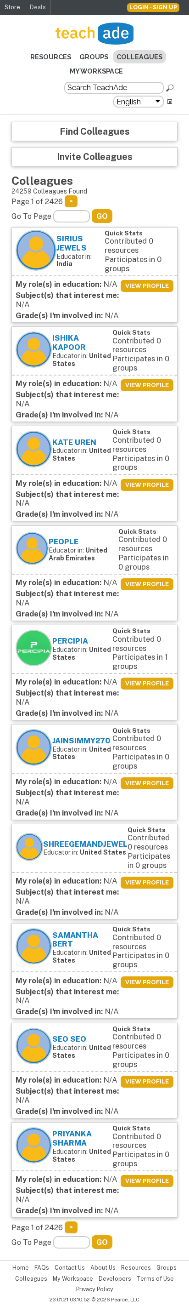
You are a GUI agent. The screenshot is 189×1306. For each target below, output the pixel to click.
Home (20, 1268)
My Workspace (96, 71)
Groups (93, 57)
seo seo (69, 1039)
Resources (50, 57)
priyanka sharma (72, 1138)
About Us (103, 1268)
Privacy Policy (94, 1289)
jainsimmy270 (81, 740)
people (63, 541)
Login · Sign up (153, 7)
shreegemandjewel (85, 844)
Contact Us (70, 1268)
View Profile (147, 285)
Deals (38, 7)
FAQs (41, 1268)
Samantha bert (75, 939)
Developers (115, 1279)
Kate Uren (74, 442)
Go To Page (31, 216)
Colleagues (139, 57)
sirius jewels (71, 243)
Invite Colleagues (95, 156)
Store (12, 7)
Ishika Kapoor (69, 342)
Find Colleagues (95, 131)
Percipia (70, 640)
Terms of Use (155, 1279)
